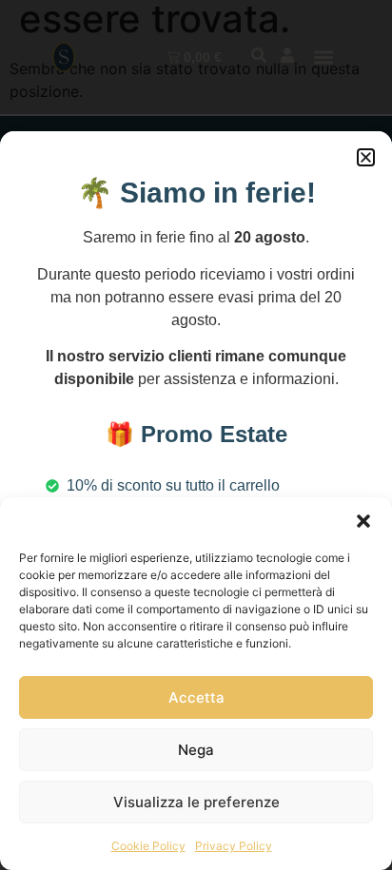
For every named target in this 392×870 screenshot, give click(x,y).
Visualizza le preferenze (196, 802)
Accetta (196, 697)
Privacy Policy (233, 846)
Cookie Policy (148, 846)
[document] (196, 435)
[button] (363, 521)
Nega (196, 750)
